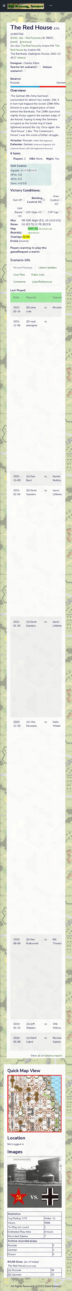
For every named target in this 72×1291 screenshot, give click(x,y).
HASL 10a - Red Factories (26, 38)
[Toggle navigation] (49, 6)
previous (26, 42)
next (14, 42)
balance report (53, 1055)
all (38, 1055)
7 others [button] (20, 57)
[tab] (22, 267)
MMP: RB (33, 228)
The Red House (29, 46)
